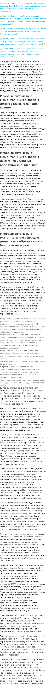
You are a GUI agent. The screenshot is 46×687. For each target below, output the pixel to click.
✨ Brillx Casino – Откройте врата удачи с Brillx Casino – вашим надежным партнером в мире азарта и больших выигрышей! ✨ (23, 31)
